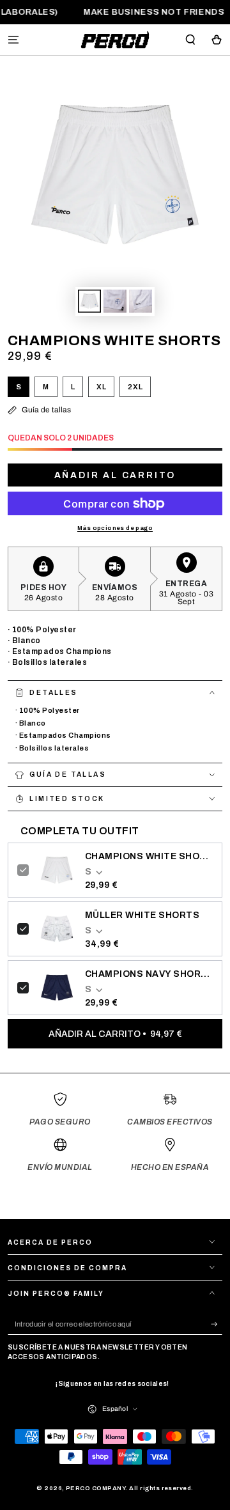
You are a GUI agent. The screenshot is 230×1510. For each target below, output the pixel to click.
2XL (139, 390)
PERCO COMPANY (95, 1488)
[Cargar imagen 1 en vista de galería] (89, 301)
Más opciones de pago (115, 528)
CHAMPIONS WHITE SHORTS (149, 856)
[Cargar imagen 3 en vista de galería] (140, 301)
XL (105, 390)
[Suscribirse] (216, 1324)
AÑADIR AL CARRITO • (115, 1034)
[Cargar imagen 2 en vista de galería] (114, 301)
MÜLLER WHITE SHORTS (142, 915)
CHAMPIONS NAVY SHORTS (149, 974)
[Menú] (13, 39)
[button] (190, 39)
